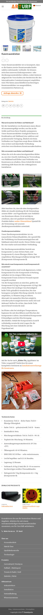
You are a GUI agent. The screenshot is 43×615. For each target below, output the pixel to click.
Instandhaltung (10, 594)
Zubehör (11, 101)
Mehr (14, 576)
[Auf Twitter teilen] (10, 105)
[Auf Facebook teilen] (7, 105)
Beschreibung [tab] (6, 117)
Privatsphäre (30, 609)
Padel (14, 572)
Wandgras (18, 564)
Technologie (9, 555)
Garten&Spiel (9, 564)
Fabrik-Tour (9, 546)
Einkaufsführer (9, 585)
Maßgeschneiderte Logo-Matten (31, 507)
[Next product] (3, 60)
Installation (9, 590)
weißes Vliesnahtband (22, 221)
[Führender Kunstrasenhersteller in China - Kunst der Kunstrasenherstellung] (22, 6)
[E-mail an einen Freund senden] (14, 105)
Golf (19, 572)
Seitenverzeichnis (19, 609)
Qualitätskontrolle (11, 550)
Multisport (16, 568)
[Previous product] (6, 60)
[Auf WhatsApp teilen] (3, 105)
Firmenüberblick (10, 542)
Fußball (7, 568)
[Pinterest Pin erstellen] (17, 105)
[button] (3, 6)
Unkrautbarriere (7, 506)
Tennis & (8, 572)
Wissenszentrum (11, 598)
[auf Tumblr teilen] (21, 105)
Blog (10, 609)
